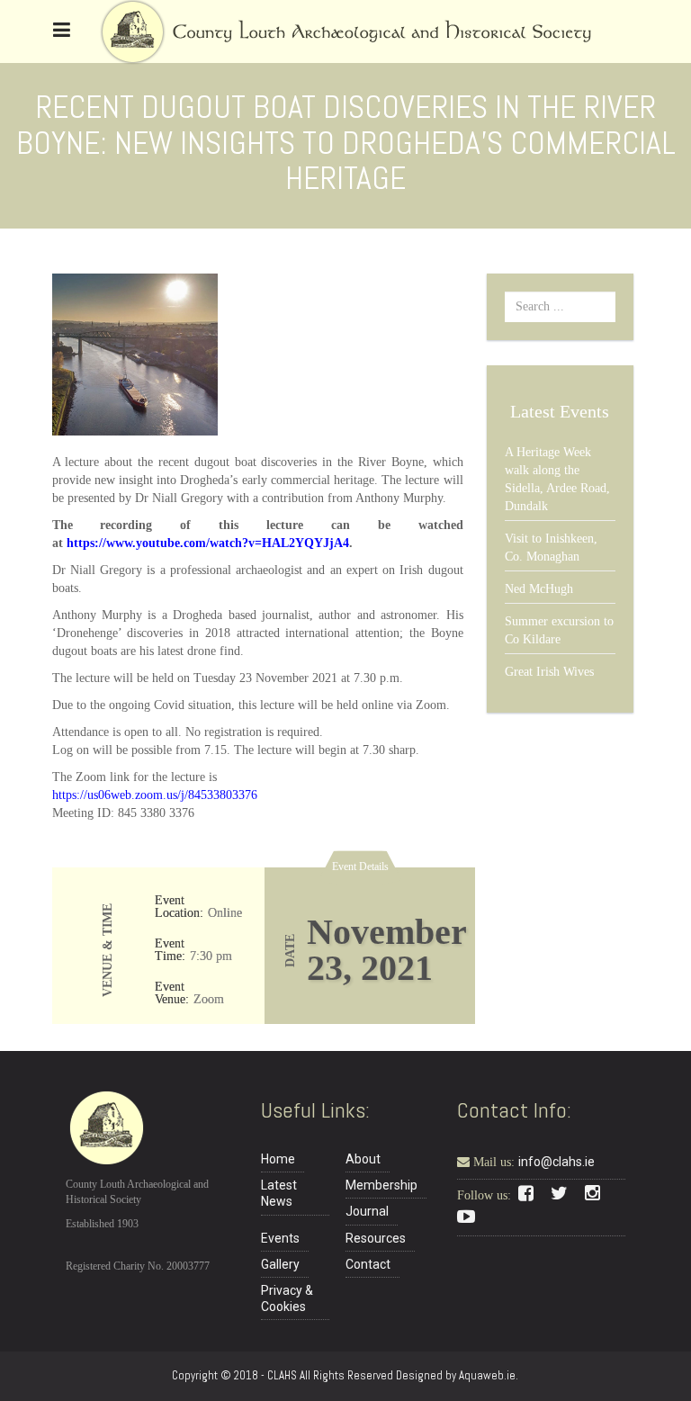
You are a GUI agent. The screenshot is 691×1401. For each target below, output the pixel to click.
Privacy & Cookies (287, 1298)
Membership (381, 1185)
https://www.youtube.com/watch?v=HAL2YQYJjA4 (208, 543)
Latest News (279, 1193)
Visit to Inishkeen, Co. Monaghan (551, 547)
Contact (368, 1264)
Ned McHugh (539, 589)
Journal (367, 1211)
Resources (376, 1238)
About (363, 1159)
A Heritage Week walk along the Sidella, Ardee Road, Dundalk (557, 479)
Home (278, 1159)
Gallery (280, 1264)
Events (280, 1238)
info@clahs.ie (556, 1161)
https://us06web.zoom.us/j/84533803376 (154, 795)
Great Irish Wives (549, 671)
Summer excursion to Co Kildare (559, 630)
